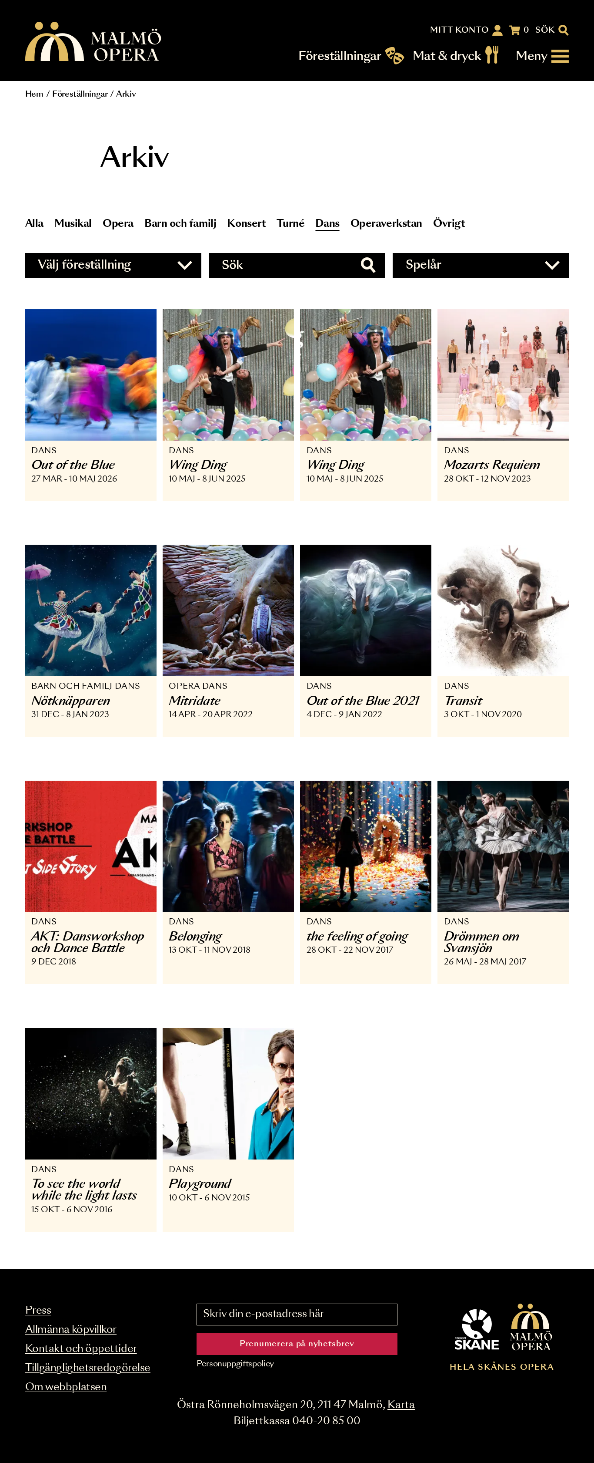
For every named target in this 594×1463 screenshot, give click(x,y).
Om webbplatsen (66, 1387)
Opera (118, 224)
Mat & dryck (447, 56)
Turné (290, 224)
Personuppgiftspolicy (235, 1364)
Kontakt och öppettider (81, 1349)
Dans (327, 224)
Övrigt (449, 224)
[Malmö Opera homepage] (94, 42)
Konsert (246, 224)
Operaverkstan (386, 224)
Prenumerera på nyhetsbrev (297, 1344)
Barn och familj (180, 224)
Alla (34, 224)
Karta (401, 1405)
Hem (34, 94)
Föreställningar (339, 56)
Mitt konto (459, 30)
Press (38, 1311)
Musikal (73, 224)
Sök (545, 30)
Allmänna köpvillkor (71, 1330)
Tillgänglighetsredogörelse (87, 1368)
